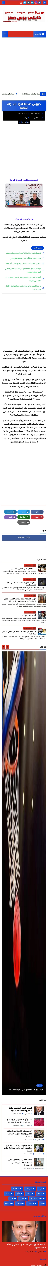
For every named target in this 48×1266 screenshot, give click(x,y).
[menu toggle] (44, 2)
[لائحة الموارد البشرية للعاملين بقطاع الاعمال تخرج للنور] (42, 631)
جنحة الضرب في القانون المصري (23, 568)
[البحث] (3, 2)
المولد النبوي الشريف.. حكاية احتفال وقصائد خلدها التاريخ (20, 1109)
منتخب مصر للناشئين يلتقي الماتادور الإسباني (25, 258)
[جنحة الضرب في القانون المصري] (42, 568)
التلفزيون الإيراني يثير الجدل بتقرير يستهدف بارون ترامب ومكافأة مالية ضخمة (18, 1148)
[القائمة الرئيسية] (5, 34)
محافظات (31, 1203)
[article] (24, 873)
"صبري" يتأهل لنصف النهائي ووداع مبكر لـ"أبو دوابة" (23, 263)
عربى (12, 1198)
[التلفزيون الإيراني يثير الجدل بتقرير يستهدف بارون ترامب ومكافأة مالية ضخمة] (39, 1148)
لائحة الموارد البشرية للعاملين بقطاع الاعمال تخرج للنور (19, 632)
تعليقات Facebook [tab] (24, 537)
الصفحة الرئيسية (36, 117)
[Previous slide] (7, 647)
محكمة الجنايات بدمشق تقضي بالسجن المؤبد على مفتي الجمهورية (20, 1162)
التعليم (40, 1193)
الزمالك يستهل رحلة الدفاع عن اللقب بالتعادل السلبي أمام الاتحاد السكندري (23, 270)
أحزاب (41, 1188)
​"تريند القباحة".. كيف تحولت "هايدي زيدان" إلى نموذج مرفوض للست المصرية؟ (20, 600)
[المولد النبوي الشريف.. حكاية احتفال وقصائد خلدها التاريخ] (39, 1110)
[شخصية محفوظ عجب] (42, 615)
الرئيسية (38, 34)
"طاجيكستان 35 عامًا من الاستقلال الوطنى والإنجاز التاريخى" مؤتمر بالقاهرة (19, 1133)
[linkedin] (32, 2)
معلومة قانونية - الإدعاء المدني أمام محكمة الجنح (21, 584)
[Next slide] (3, 647)
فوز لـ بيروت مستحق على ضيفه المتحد (26, 1089)
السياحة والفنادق (37, 1198)
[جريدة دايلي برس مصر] (24, 15)
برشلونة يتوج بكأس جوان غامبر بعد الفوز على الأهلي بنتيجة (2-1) (23, 287)
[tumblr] (28, 2)
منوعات (8, 1203)
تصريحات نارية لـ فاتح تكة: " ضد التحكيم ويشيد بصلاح (23, 253)
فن (42, 1203)
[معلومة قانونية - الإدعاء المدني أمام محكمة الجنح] (42, 582)
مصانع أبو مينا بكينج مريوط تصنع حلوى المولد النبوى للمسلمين (19, 1121)
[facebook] (39, 2)
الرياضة (25, 117)
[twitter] (24, 2)
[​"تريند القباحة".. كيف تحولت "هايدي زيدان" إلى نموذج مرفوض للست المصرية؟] (42, 598)
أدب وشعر (16, 1188)
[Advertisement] (24, 66)
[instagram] (36, 2)
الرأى (18, 1193)
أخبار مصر (29, 1188)
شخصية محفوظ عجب (28, 615)
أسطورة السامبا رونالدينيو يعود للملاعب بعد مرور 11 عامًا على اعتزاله (23, 279)
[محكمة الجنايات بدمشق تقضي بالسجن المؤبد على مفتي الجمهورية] (39, 1162)
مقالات (19, 1203)
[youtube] (21, 2)
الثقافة (29, 1193)
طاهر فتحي (41, 1252)
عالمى (22, 1198)
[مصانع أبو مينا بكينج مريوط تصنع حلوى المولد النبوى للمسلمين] (39, 1122)
